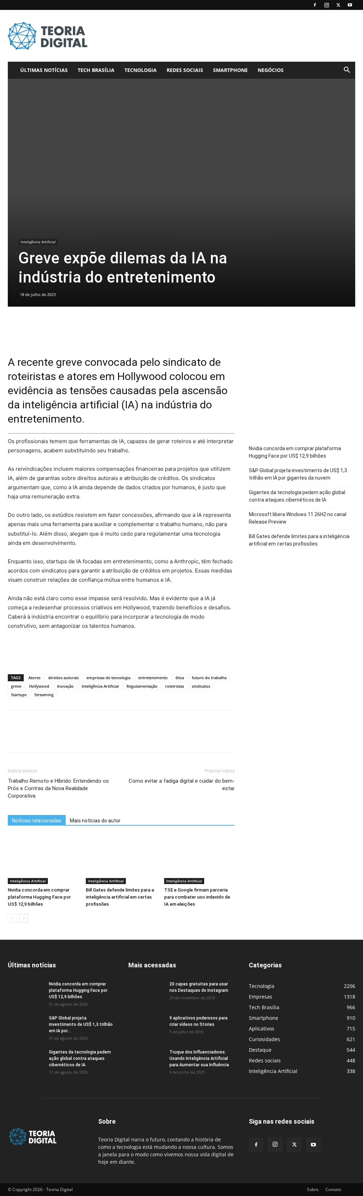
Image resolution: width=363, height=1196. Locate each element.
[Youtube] (350, 5)
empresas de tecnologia (108, 677)
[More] (80, 738)
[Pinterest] (47, 738)
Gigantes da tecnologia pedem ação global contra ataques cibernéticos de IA (297, 496)
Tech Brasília (96, 70)
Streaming (44, 694)
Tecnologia (140, 70)
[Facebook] (314, 5)
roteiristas (174, 686)
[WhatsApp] (64, 738)
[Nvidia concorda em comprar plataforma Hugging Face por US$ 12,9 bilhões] (43, 859)
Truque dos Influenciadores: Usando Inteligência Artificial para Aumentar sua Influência (199, 1058)
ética (179, 677)
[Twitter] (338, 5)
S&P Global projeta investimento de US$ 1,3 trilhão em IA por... (81, 1024)
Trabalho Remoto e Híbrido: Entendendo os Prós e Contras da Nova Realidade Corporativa (58, 788)
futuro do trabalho (209, 677)
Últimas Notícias (44, 70)
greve (16, 686)
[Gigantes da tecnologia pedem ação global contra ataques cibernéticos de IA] (25, 1061)
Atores (34, 677)
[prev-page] (12, 918)
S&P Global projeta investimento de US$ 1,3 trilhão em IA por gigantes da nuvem (298, 474)
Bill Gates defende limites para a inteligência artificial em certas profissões (120, 897)
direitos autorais (63, 677)
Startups (19, 694)
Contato (333, 1189)
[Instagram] (326, 5)
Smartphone (230, 70)
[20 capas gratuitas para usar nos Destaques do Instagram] (146, 993)
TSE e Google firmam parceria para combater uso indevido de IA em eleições (197, 897)
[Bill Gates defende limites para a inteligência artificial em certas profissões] (121, 859)
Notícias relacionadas (36, 820)
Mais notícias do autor (95, 820)
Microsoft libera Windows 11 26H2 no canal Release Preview (297, 518)
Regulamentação (142, 686)
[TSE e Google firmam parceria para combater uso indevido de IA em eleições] (199, 859)
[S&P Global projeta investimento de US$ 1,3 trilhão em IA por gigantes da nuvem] (25, 1027)
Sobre (313, 1189)
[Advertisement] (226, 35)
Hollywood (39, 686)
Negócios (271, 70)
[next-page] (23, 918)
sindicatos (201, 686)
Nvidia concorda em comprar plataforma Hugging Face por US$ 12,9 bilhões (39, 897)
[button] (346, 70)
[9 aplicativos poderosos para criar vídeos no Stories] (146, 1027)
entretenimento (153, 677)
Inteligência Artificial (38, 241)
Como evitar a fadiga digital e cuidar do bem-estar (182, 785)
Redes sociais (185, 70)
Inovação (65, 686)
